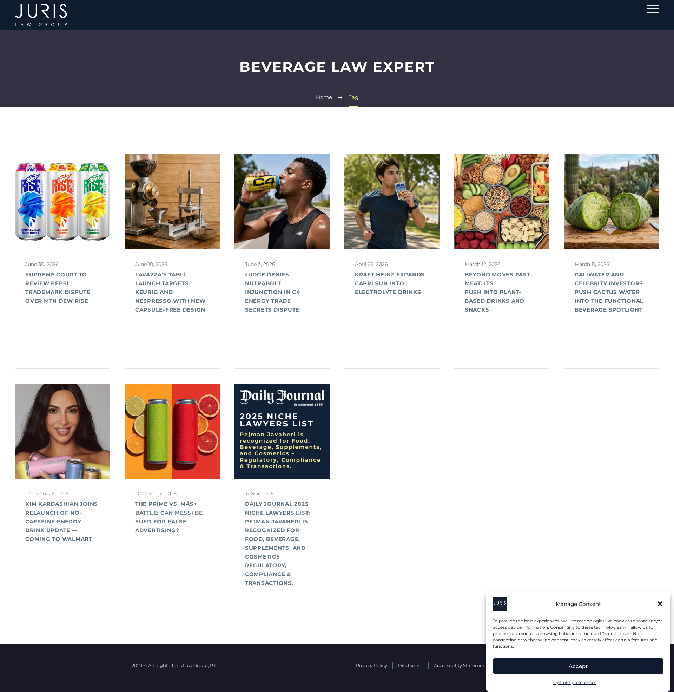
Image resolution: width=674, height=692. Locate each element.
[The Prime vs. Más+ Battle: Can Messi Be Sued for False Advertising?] (172, 431)
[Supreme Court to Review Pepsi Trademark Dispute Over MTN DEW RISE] (62, 201)
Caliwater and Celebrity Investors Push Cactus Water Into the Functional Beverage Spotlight (609, 292)
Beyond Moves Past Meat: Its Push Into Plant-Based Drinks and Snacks (497, 292)
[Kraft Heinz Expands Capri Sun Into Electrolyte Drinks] (392, 201)
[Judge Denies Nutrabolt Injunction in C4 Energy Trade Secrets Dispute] (282, 201)
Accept (578, 666)
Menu (653, 9)
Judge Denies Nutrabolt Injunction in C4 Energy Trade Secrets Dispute (272, 292)
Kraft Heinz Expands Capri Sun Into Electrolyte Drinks (390, 283)
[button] (659, 603)
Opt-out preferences (574, 682)
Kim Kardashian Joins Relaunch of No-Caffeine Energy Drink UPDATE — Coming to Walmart (61, 521)
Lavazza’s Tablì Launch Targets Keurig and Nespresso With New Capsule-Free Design (170, 292)
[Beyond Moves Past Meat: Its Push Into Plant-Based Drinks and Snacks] (501, 201)
